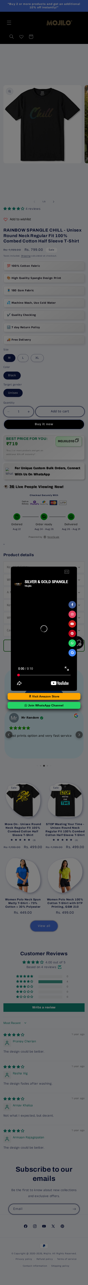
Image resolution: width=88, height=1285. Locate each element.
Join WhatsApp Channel (45, 705)
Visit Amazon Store (45, 696)
